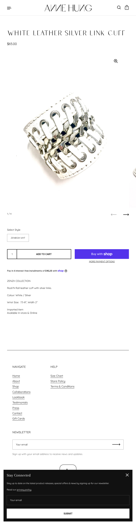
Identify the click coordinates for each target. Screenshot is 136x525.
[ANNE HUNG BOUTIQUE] (68, 7)
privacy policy (24, 489)
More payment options (102, 261)
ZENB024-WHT (18, 237)
